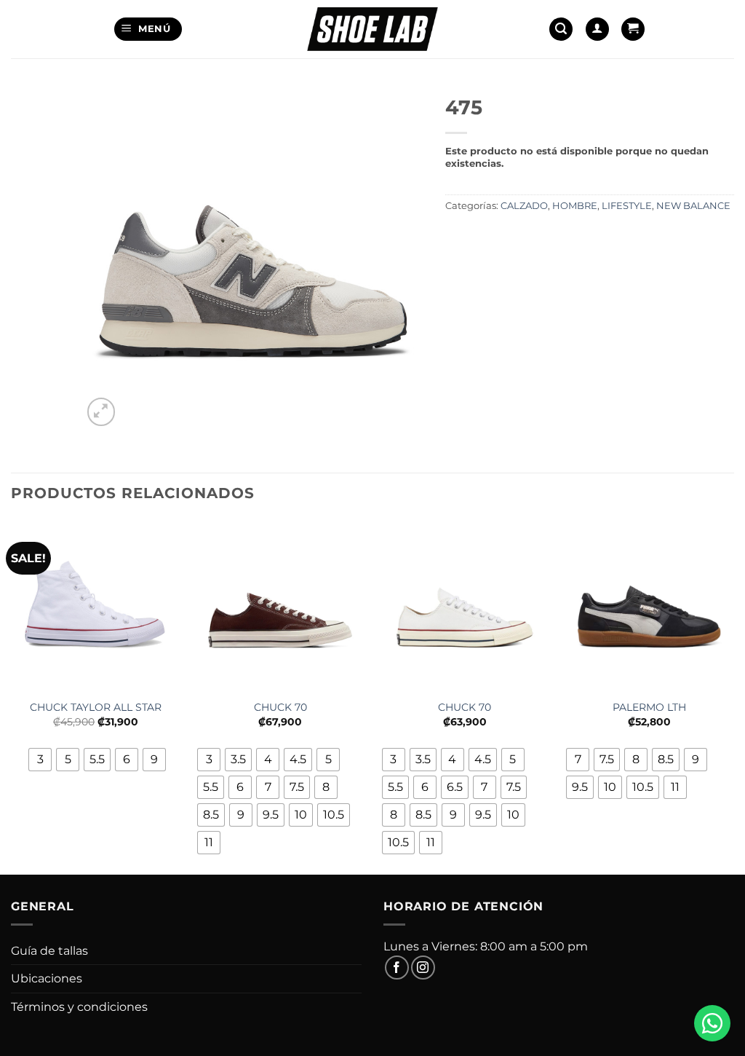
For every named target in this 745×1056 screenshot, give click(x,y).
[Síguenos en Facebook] (397, 967)
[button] (148, 29)
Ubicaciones (46, 978)
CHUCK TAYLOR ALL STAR (96, 707)
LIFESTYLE (627, 205)
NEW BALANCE (693, 205)
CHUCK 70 (280, 707)
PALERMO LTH (649, 707)
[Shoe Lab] (372, 28)
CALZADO (524, 205)
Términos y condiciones (79, 1007)
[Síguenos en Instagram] (423, 967)
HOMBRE (574, 205)
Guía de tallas (49, 951)
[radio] (40, 760)
